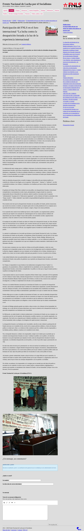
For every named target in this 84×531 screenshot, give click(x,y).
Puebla (5, 13)
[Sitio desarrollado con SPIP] (78, 529)
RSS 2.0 (25, 530)
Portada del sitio (7, 20)
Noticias (57, 10)
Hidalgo (43, 10)
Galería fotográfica (68, 32)
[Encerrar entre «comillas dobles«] (14, 503)
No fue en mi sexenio (68, 107)
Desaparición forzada (68, 125)
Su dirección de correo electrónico (12, 484)
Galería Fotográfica (34, 10)
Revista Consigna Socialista (16, 13)
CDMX (11, 10)
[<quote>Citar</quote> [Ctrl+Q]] (12, 503)
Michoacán (50, 10)
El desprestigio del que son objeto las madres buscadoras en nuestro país (72, 28)
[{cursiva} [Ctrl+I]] (6, 503)
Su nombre (6, 480)
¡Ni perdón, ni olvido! (68, 101)
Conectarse (14, 530)
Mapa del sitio (6, 530)
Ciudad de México (26, 44)
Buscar (65, 36)
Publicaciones (21, 20)
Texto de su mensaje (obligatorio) (12, 497)
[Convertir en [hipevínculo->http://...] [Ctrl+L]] (9, 503)
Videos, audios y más (37, 13)
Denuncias (24, 10)
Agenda (5, 10)
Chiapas (17, 10)
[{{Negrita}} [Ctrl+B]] (4, 503)
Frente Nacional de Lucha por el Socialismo (27, 3)
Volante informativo (68, 77)
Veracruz (27, 13)
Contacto (19, 530)
